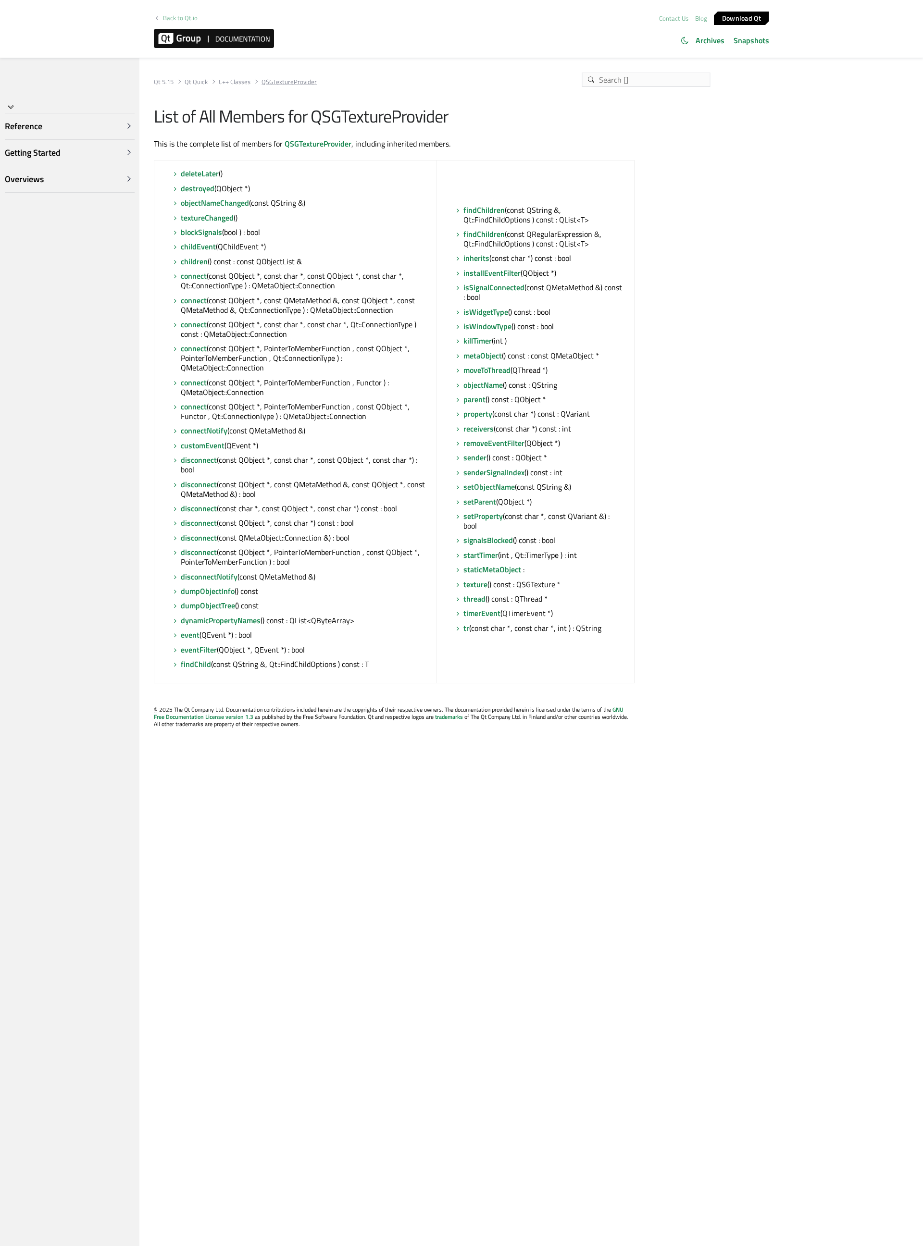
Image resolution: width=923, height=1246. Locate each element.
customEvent (203, 445)
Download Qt (741, 17)
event (190, 635)
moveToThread (487, 370)
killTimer (477, 340)
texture (475, 584)
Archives (710, 40)
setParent (479, 501)
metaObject (482, 355)
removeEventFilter (493, 443)
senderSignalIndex (493, 472)
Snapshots (751, 40)
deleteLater (200, 173)
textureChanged (207, 217)
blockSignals (201, 232)
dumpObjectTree (208, 605)
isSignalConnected (493, 287)
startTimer (480, 555)
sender (474, 457)
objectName (483, 385)
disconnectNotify (209, 576)
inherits (476, 258)
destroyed (197, 188)
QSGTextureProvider (318, 143)
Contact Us (673, 18)
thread (474, 598)
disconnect (199, 460)
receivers (478, 428)
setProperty (483, 516)
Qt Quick (196, 82)
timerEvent (481, 613)
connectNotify (204, 430)
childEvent (198, 246)
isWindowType (487, 326)
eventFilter (199, 649)
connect (194, 276)
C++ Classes (234, 82)
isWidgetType (485, 312)
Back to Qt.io (180, 18)
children (194, 261)
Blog (701, 18)
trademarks (449, 716)
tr (466, 628)
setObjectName (489, 487)
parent (474, 399)
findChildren (484, 210)
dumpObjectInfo (208, 591)
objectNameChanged (215, 203)
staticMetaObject (492, 569)
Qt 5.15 (164, 82)
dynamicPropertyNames (221, 620)
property (477, 413)
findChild (196, 664)
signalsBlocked (488, 540)
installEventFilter (492, 273)
